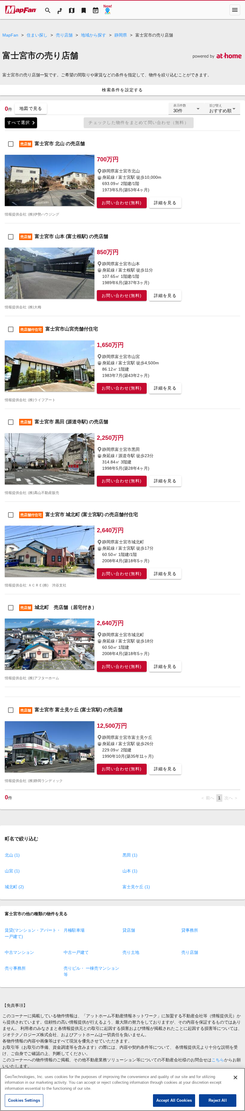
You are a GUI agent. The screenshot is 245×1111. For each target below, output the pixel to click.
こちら (218, 1059)
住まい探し (37, 35)
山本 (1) (129, 871)
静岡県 (120, 35)
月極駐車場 (74, 930)
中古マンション (19, 952)
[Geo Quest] (108, 10)
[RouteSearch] (60, 10)
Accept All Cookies (174, 1100)
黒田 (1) (129, 855)
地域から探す (93, 35)
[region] (122, 1089)
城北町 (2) (14, 886)
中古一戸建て (76, 952)
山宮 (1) (12, 871)
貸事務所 (189, 930)
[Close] (235, 1077)
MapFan (10, 35)
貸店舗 (128, 930)
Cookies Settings (24, 1100)
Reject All (217, 1100)
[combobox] (186, 111)
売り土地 (130, 952)
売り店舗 (64, 35)
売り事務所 (15, 968)
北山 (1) (12, 855)
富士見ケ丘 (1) (136, 886)
